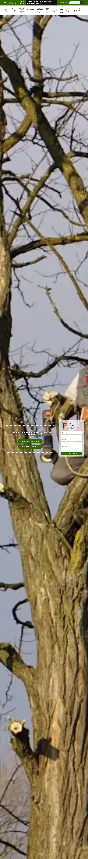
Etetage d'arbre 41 (81, 10)
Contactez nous (30, 447)
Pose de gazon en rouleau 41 (61, 10)
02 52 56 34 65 (10, 2)
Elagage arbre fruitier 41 (47, 10)
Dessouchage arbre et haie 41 (54, 10)
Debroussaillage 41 (30, 10)
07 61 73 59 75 (21, 2)
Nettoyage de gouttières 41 (21, 10)
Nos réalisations (30, 441)
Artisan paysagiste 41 (74, 10)
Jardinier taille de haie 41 (67, 10)
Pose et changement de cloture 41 (40, 10)
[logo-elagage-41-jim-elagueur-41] (6, 10)
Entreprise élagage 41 (14, 10)
